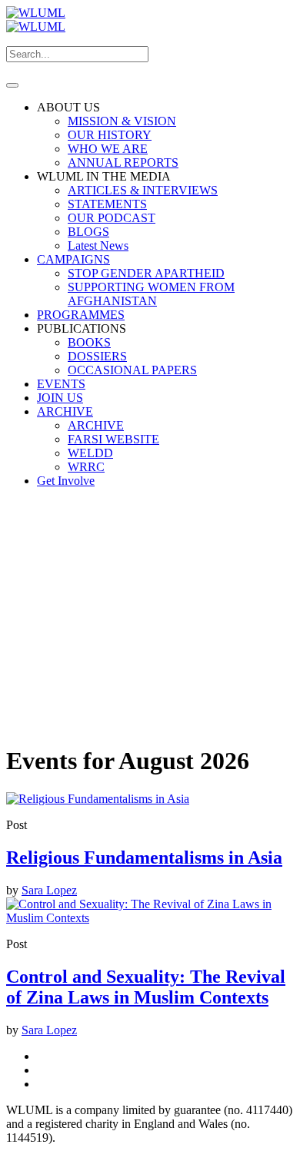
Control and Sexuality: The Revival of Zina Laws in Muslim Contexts (145, 987)
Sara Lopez (49, 890)
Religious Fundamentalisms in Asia (144, 857)
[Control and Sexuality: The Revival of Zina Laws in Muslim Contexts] (150, 917)
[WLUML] (35, 19)
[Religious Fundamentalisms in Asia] (97, 798)
